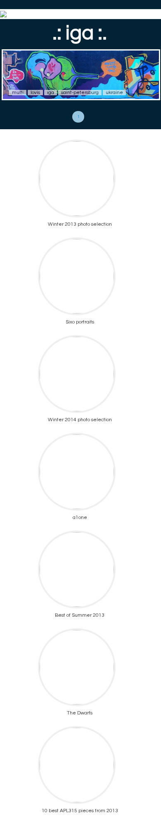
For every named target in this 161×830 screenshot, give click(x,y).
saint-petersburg (80, 92)
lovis (35, 92)
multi (18, 92)
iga (50, 92)
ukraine (114, 92)
